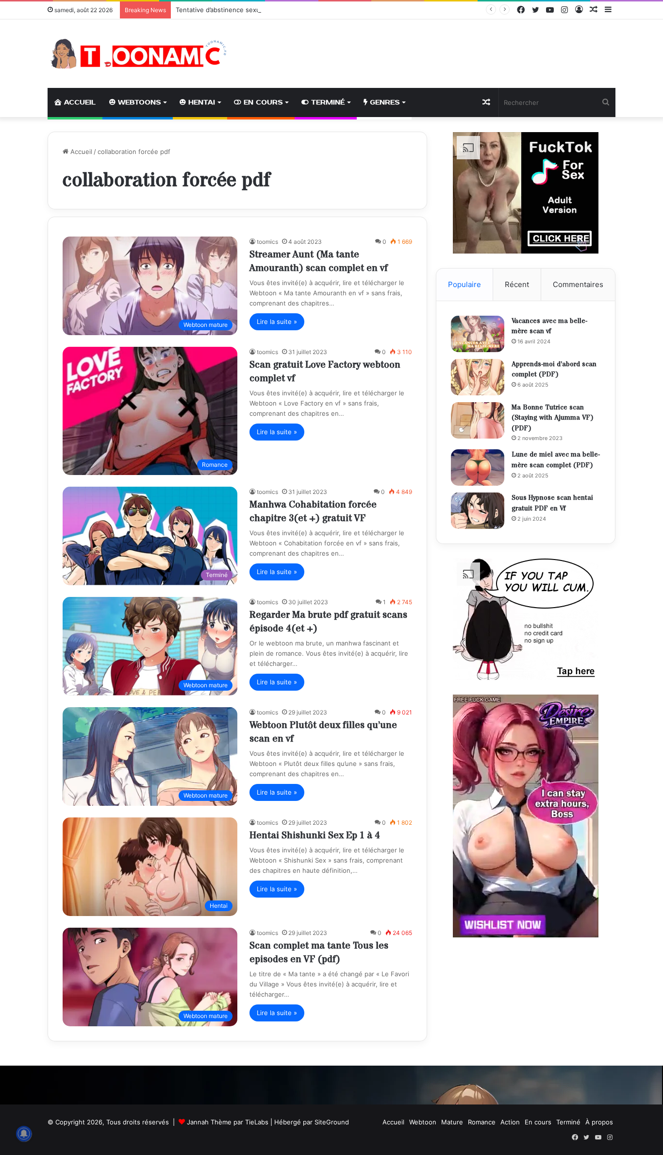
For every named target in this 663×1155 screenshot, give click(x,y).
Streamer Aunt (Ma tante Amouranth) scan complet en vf (318, 261)
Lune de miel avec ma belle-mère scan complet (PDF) (556, 460)
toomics (267, 241)
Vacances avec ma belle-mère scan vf (549, 326)
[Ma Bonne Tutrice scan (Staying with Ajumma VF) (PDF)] (477, 420)
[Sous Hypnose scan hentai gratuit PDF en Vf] (477, 511)
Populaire (464, 284)
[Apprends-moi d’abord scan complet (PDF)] (477, 377)
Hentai (200, 102)
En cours (261, 102)
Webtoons (138, 102)
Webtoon (422, 1122)
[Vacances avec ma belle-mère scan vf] (477, 334)
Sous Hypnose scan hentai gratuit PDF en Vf (552, 503)
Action (510, 1122)
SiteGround (332, 1122)
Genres (383, 102)
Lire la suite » (277, 321)
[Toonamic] (137, 53)
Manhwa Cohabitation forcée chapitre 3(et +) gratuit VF (313, 511)
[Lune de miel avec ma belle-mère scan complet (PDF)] (477, 467)
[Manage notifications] (24, 1133)
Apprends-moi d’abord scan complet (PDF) (554, 369)
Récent (517, 284)
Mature (452, 1122)
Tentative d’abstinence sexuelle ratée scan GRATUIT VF (260, 10)
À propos (599, 1122)
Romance (482, 1122)
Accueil (79, 102)
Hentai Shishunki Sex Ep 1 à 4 (314, 835)
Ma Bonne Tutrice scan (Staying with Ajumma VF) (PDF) (553, 418)
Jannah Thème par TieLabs (227, 1122)
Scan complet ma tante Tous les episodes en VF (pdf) (318, 952)
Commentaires (578, 284)
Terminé (327, 102)
